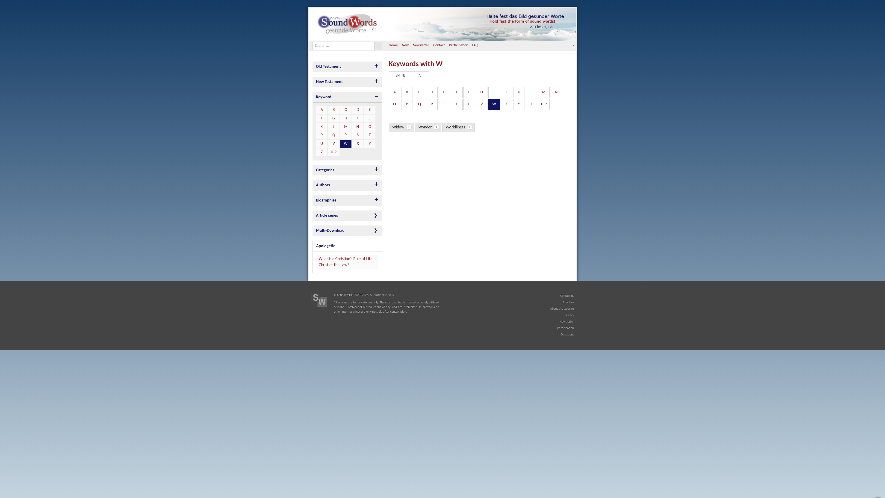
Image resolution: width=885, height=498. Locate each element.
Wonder (427, 127)
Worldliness (458, 127)
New (405, 45)
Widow (401, 127)
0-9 (333, 152)
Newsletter (421, 45)
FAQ (475, 45)
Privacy (569, 315)
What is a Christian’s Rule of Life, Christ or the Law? (346, 262)
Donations (567, 334)
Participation (458, 45)
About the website (562, 309)
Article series (327, 215)
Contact (439, 45)
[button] (570, 45)
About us (568, 302)
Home (393, 45)
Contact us (567, 296)
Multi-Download (330, 230)
